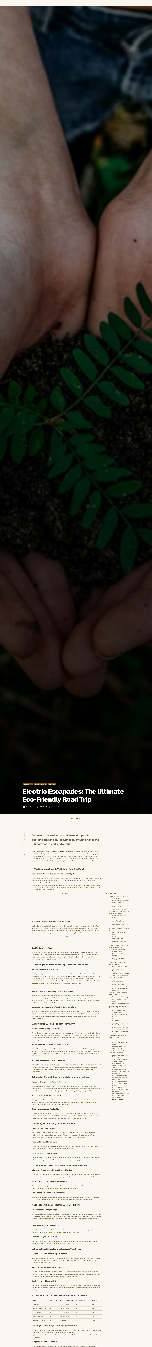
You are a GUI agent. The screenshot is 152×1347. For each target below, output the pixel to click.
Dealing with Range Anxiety (120, 1040)
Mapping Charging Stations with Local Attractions (120, 921)
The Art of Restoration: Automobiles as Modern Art (66, 1053)
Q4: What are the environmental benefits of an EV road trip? (120, 1089)
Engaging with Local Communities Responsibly (119, 985)
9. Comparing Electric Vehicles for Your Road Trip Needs (118, 1024)
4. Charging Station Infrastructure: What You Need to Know (118, 946)
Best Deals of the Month (84, 957)
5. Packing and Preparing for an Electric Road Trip (118, 963)
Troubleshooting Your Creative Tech (78, 931)
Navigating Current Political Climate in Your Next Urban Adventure (55, 1188)
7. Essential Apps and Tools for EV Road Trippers (119, 993)
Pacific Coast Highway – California (119, 933)
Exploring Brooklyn (86, 1038)
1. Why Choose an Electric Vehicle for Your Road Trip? (118, 897)
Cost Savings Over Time (119, 909)
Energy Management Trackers (120, 1003)
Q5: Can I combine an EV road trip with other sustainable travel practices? (120, 1095)
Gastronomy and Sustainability (117, 1019)
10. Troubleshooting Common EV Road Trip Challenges (118, 1036)
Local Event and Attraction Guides (119, 1000)
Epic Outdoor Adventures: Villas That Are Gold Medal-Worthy (57, 1276)
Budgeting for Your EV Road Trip (120, 1032)
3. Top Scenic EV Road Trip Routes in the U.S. (119, 929)
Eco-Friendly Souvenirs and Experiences (120, 989)
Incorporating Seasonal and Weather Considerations (120, 925)
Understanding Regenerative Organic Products (79, 887)
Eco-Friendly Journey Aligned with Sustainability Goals (120, 901)
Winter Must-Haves (79, 1137)
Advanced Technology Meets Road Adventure (120, 905)
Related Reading (117, 1099)
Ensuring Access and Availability (118, 959)
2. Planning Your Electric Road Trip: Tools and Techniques (119, 912)
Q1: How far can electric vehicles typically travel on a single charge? (120, 1071)
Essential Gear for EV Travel (120, 966)
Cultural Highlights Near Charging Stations (118, 1011)
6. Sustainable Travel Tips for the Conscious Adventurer (118, 976)
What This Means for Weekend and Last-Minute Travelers (119, 1065)
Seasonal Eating (73, 1288)
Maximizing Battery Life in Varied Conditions (119, 1047)
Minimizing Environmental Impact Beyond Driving (119, 981)
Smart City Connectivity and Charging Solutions (120, 1060)
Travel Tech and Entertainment (120, 973)
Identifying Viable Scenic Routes (119, 916)
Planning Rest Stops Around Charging (120, 954)
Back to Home (30, 3)
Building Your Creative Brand (53, 1199)
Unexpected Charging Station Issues (120, 1043)
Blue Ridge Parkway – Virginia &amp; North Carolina (120, 937)
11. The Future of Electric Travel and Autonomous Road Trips (119, 1051)
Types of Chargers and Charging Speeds (118, 950)
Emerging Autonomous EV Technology (119, 1056)
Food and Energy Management (117, 970)
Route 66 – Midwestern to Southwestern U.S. (119, 942)
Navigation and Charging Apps (120, 997)
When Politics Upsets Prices (77, 1118)
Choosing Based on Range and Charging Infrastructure (120, 1028)
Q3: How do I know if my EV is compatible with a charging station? (120, 1083)
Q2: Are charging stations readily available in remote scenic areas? (119, 1077)
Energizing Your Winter (62, 1091)
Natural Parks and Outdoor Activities (120, 1015)
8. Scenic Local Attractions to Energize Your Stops (117, 1007)
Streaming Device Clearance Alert (53, 1219)
